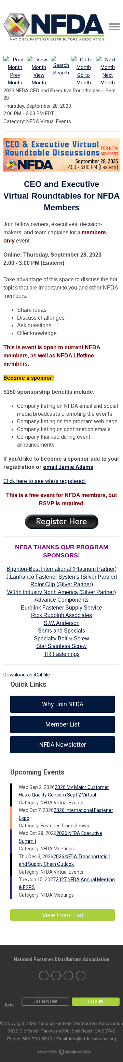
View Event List (62, 915)
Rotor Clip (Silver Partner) (61, 584)
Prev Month (15, 79)
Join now (45, 1001)
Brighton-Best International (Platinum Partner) (61, 569)
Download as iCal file (26, 675)
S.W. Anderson (62, 623)
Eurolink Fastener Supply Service (61, 608)
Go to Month (84, 79)
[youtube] (80, 975)
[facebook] (68, 975)
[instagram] (56, 975)
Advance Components (61, 600)
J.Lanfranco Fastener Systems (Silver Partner (60, 577)
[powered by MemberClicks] (61, 1053)
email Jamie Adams (68, 467)
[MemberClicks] (53, 26)
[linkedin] (44, 975)
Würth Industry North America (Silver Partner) (61, 592)
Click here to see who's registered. (44, 481)
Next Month (107, 79)
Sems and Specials (61, 631)
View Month (39, 79)
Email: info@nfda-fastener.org (86, 1038)
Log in (96, 1001)
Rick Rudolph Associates (61, 615)
